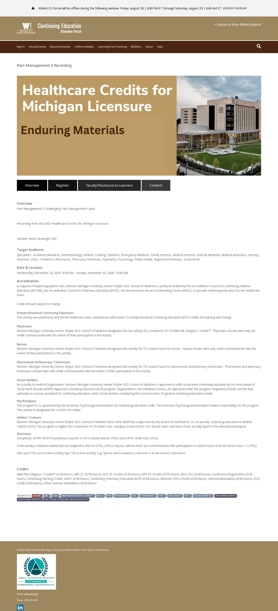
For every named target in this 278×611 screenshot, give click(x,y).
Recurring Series (60, 47)
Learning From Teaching (112, 47)
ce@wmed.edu (31, 593)
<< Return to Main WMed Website (237, 24)
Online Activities (84, 47)
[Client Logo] (49, 33)
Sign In (20, 47)
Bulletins (136, 47)
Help (160, 47)
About (149, 47)
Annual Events (37, 47)
